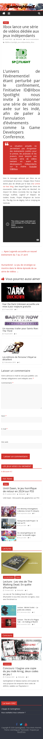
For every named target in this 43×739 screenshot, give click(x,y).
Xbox (32, 42)
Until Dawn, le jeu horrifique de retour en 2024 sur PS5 (20, 489)
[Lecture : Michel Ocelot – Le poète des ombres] (8, 606)
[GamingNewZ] (21, 5)
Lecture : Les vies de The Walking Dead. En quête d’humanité (17, 584)
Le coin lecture (9, 577)
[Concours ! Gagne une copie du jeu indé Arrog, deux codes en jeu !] (21, 640)
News (6, 23)
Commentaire (7, 383)
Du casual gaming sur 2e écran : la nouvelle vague (26, 534)
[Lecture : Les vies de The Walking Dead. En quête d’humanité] (21, 554)
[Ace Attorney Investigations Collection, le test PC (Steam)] (8, 508)
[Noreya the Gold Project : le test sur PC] (8, 520)
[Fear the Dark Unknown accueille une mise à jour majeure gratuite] (21, 284)
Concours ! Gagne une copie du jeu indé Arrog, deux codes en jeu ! (20, 671)
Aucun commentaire (32, 39)
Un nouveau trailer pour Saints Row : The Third (20, 329)
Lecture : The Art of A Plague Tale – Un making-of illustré (28, 621)
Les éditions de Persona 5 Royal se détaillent (19, 358)
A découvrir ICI (6, 471)
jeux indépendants (24, 42)
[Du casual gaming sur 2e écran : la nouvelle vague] (8, 532)
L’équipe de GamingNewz (10, 709)
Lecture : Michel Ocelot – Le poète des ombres (27, 608)
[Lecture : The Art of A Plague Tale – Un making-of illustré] (8, 618)
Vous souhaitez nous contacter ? (13, 712)
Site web (4, 442)
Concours (7, 664)
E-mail (4, 429)
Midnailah (19, 39)
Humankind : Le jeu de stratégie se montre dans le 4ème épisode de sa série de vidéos (18, 268)
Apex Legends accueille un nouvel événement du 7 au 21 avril (19, 253)
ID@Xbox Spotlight (11, 42)
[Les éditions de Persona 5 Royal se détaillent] (13, 340)
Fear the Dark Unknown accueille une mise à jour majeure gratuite (20, 305)
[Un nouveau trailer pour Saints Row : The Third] (21, 315)
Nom (3, 416)
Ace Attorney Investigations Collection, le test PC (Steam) (28, 510)
